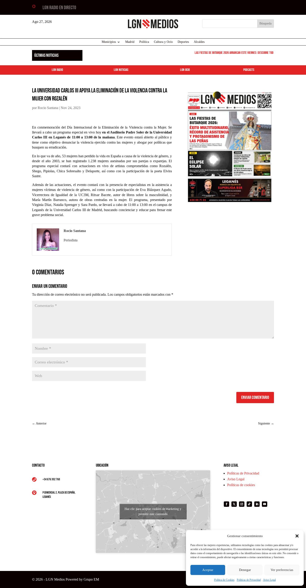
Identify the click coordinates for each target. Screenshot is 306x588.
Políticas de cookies (241, 485)
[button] (297, 536)
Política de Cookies (224, 579)
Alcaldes (199, 42)
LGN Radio (57, 70)
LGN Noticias (121, 70)
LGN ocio (185, 70)
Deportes (183, 42)
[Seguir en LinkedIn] (257, 504)
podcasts (248, 70)
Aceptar (207, 570)
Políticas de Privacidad (249, 579)
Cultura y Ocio (163, 42)
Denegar (245, 570)
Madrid (129, 42)
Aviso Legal (269, 579)
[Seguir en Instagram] (242, 504)
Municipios (109, 42)
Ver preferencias (282, 570)
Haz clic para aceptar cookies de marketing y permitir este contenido (153, 511)
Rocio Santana (48, 108)
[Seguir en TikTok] (249, 504)
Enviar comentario (255, 397)
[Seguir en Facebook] (226, 504)
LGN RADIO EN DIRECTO (59, 8)
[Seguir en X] (234, 504)
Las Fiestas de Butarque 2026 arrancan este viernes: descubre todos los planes (239, 53)
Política (144, 42)
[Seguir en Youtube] (264, 504)
